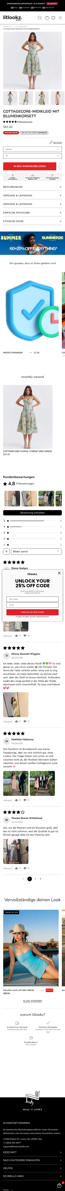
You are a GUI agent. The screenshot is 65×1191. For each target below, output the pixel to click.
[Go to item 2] (29, 498)
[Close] (59, 573)
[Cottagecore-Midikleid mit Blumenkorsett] (10, 98)
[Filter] (6, 551)
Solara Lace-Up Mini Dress (18, 990)
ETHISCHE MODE (13, 221)
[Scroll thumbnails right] (58, 498)
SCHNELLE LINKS (13, 1176)
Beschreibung (13, 187)
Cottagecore (21, 27)
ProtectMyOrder (13, 352)
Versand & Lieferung (17, 195)
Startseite (7, 27)
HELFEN (8, 1168)
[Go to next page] (41, 879)
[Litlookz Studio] (12, 18)
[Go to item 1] (12, 498)
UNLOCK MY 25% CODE (32, 612)
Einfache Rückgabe (16, 212)
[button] (39, 18)
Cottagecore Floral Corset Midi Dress (27, 451)
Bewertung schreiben (32, 512)
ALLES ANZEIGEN (32, 1001)
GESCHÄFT (10, 1152)
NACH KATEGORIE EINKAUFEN (21, 1160)
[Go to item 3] (46, 498)
